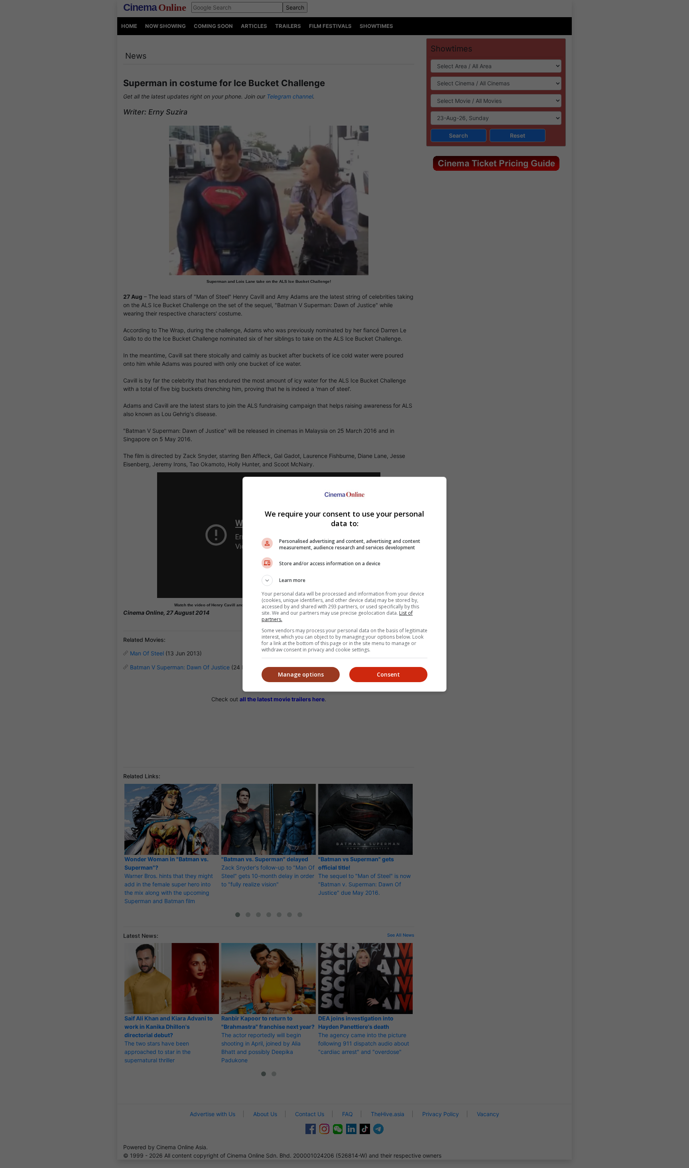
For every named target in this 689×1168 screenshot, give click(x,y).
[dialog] (344, 584)
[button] (344, 580)
